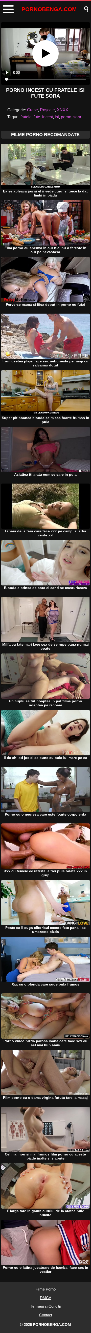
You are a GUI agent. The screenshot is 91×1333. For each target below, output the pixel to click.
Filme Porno (46, 1289)
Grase (32, 110)
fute (37, 117)
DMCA (45, 1298)
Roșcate (47, 110)
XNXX (62, 110)
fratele (26, 117)
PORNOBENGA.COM (49, 9)
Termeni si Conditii (46, 1306)
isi (57, 117)
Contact (45, 1315)
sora (77, 117)
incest (47, 117)
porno (66, 117)
